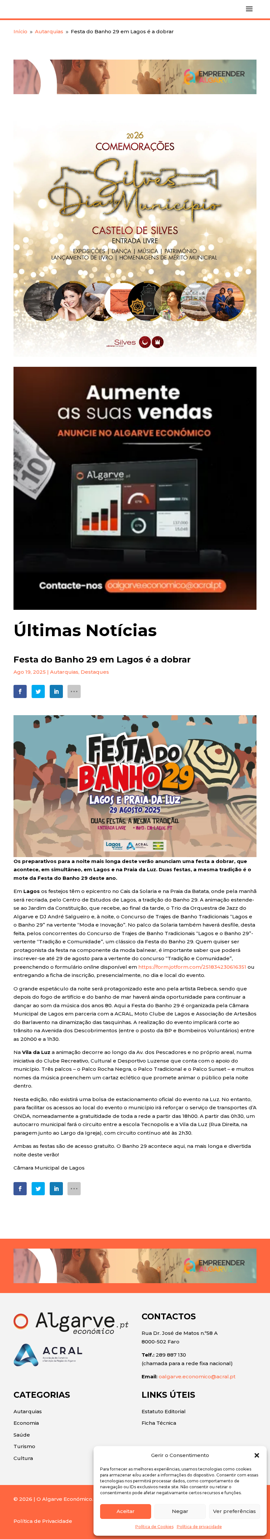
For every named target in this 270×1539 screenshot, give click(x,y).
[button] (257, 1455)
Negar (180, 1511)
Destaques (95, 672)
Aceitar (126, 1511)
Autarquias (64, 672)
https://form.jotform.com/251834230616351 (192, 967)
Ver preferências (234, 1511)
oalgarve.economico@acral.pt (197, 1376)
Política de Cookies (154, 1526)
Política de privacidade (199, 1526)
